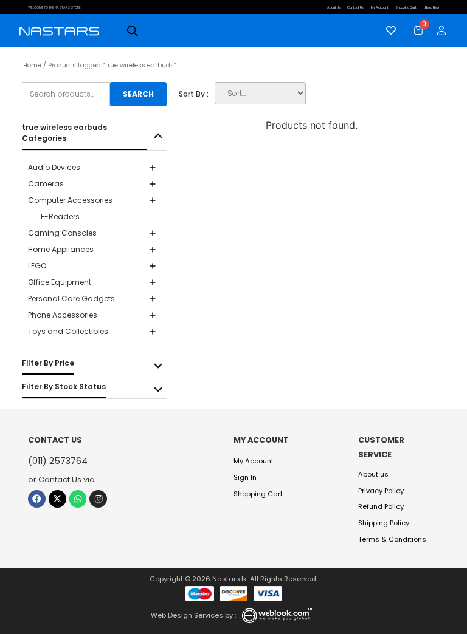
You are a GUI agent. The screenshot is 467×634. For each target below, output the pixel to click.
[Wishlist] (388, 30)
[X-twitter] (57, 499)
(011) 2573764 (58, 461)
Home (32, 65)
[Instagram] (98, 499)
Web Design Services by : (193, 615)
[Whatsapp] (78, 499)
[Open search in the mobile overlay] (132, 31)
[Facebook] (37, 499)
